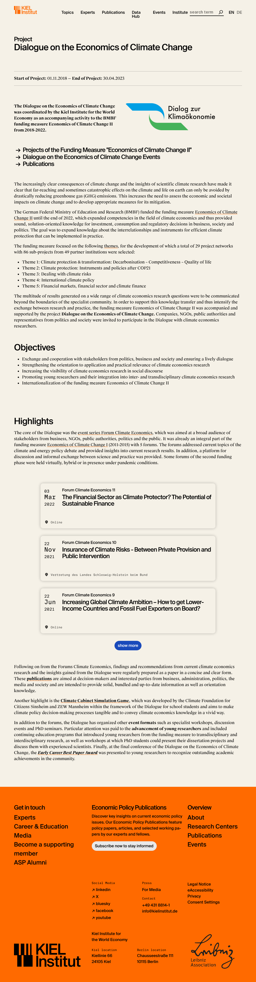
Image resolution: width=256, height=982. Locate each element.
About (196, 818)
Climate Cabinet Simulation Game (94, 700)
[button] (68, 12)
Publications (38, 164)
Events (197, 845)
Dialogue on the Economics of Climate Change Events (91, 157)
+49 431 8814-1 (156, 905)
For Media (151, 889)
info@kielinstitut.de (160, 911)
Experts (25, 818)
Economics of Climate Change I (77, 444)
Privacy (194, 896)
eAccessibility (200, 890)
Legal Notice (199, 884)
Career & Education (41, 827)
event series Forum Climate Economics (115, 432)
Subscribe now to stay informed (124, 846)
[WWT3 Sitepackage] (33, 10)
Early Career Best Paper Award (68, 752)
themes (111, 246)
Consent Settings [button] (204, 902)
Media (23, 836)
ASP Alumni (30, 863)
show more (128, 645)
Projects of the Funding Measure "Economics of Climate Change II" (107, 150)
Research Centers (213, 827)
